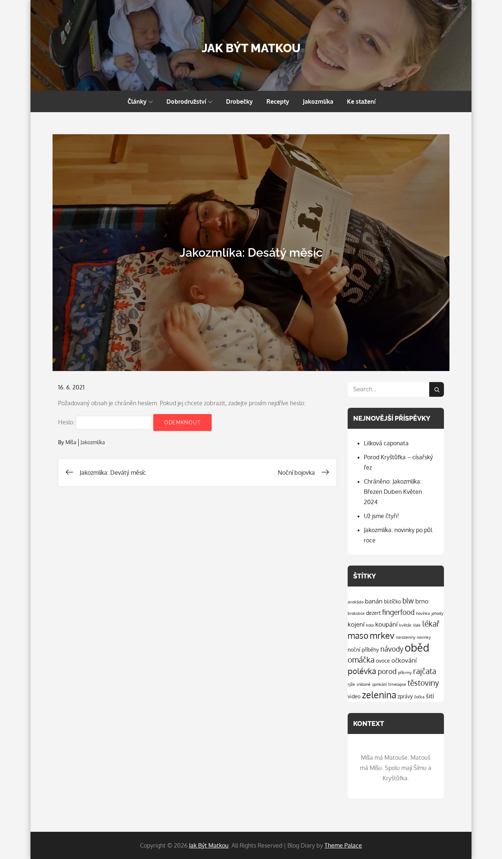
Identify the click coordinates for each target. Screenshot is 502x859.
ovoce (383, 660)
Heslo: (67, 422)
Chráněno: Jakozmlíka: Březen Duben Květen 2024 (393, 492)
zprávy (405, 696)
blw (408, 600)
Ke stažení (361, 101)
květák (405, 625)
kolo (370, 625)
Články (137, 101)
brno (422, 601)
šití (430, 696)
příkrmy (405, 672)
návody (391, 649)
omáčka (361, 659)
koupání (386, 624)
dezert (373, 612)
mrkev (382, 635)
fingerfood (398, 612)
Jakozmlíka (318, 101)
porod (387, 671)
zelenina (379, 695)
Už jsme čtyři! (381, 516)
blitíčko (392, 601)
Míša (70, 442)
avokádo (355, 602)
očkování (404, 660)
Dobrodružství (186, 101)
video (354, 696)
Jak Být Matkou (251, 48)
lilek (417, 625)
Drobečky (239, 101)
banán (374, 601)
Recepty (277, 101)
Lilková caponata (386, 443)
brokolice (356, 613)
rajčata (424, 671)
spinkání (379, 684)
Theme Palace (343, 845)
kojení (356, 624)
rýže (351, 684)
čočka (419, 696)
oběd (417, 647)
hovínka (423, 613)
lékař (431, 623)
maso (358, 635)
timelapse (397, 684)
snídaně (363, 684)
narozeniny (405, 637)
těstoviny (423, 683)
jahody (437, 613)
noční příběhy (363, 649)
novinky (424, 637)
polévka (362, 671)
